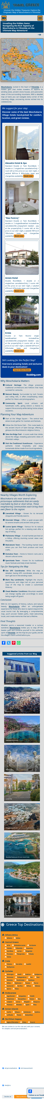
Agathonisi (10, 996)
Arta (8, 945)
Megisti (26, 1002)
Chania (9, 964)
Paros (36, 983)
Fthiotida (35, 87)
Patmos (9, 1005)
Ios (31, 977)
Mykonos (17, 983)
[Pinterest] (13, 643)
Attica (18, 938)
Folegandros (21, 977)
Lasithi (28, 964)
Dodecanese (10, 993)
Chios (24, 1022)
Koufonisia (20, 980)
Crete (7, 961)
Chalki (31, 996)
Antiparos (38, 974)
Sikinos (37, 986)
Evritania (32, 945)
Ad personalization (11, 1068)
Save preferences (22, 1096)
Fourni (32, 1022)
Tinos (16, 989)
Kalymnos (10, 999)
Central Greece (11, 942)
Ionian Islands (11, 1009)
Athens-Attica (11, 935)
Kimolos (9, 980)
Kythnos (31, 980)
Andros (28, 974)
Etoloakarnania (19, 945)
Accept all (36, 1096)
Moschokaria (6, 87)
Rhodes (19, 1005)
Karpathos (22, 999)
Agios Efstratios (12, 1022)
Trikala (31, 954)
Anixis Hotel (11, 277)
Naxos (27, 983)
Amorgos (10, 974)
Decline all (7, 1096)
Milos (8, 983)
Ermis (8, 332)
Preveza (9, 954)
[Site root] (6, 5)
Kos (39, 999)
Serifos (20, 986)
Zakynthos (29, 1015)
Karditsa (9, 951)
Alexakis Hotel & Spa (16, 163)
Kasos (31, 999)
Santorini (10, 986)
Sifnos (28, 986)
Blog (35, 653)
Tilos (35, 1005)
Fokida (9, 948)
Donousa (9, 977)
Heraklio (18, 964)
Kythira (37, 1012)
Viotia (8, 957)
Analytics (8, 1085)
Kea (37, 977)
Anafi (19, 974)
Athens (9, 938)
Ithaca (17, 1012)
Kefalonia (27, 1012)
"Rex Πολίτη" (12, 218)
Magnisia (28, 951)
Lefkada (9, 1015)
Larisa (19, 951)
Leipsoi (9, 1002)
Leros (18, 1002)
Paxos (18, 1015)
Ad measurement (27, 1068)
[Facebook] (3, 643)
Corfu (8, 1012)
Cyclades (8, 971)
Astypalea (22, 996)
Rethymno (10, 967)
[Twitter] (8, 643)
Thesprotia (20, 954)
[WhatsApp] (18, 643)
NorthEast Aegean (13, 1019)
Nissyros (36, 1002)
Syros (8, 989)
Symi (27, 1005)
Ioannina (29, 948)
